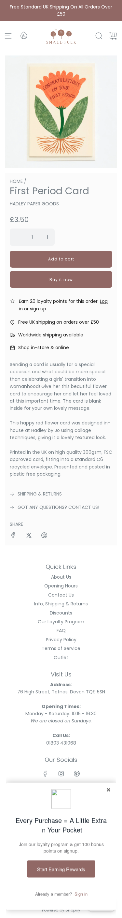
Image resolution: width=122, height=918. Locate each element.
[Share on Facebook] (13, 536)
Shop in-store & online (43, 347)
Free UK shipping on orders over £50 (58, 322)
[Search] (99, 36)
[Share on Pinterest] (44, 536)
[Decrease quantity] (17, 237)
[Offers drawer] (23, 35)
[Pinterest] (77, 773)
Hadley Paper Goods (34, 203)
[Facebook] (45, 773)
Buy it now (61, 279)
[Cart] (113, 36)
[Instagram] (61, 773)
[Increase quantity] (47, 237)
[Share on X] (28, 536)
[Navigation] (8, 36)
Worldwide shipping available (50, 335)
